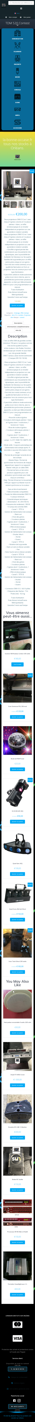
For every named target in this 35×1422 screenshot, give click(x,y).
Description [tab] (18, 323)
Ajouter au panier (17, 305)
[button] (29, 186)
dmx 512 (14, 315)
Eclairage (17, 313)
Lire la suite (17, 664)
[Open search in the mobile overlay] (21, 3)
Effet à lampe (25, 313)
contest (22, 317)
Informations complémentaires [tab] (18, 327)
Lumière (20, 315)
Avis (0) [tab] (18, 330)
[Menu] (21, 8)
